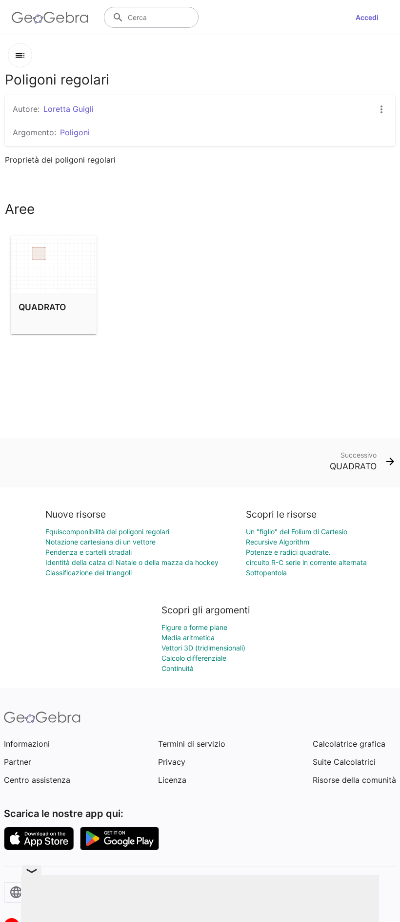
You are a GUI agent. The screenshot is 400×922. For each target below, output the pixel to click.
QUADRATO (42, 307)
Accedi (367, 17)
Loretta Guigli (68, 109)
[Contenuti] (20, 55)
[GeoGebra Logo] (50, 17)
